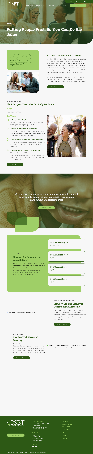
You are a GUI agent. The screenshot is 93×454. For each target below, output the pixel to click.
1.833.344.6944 (36, 425)
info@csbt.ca (35, 435)
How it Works (62, 5)
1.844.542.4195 (36, 437)
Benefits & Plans (40, 5)
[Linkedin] (36, 447)
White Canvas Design (41, 452)
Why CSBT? (52, 5)
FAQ (71, 1)
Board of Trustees (21, 357)
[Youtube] (33, 447)
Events (84, 1)
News (77, 1)
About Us (28, 5)
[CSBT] (13, 4)
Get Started (78, 5)
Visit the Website (62, 324)
